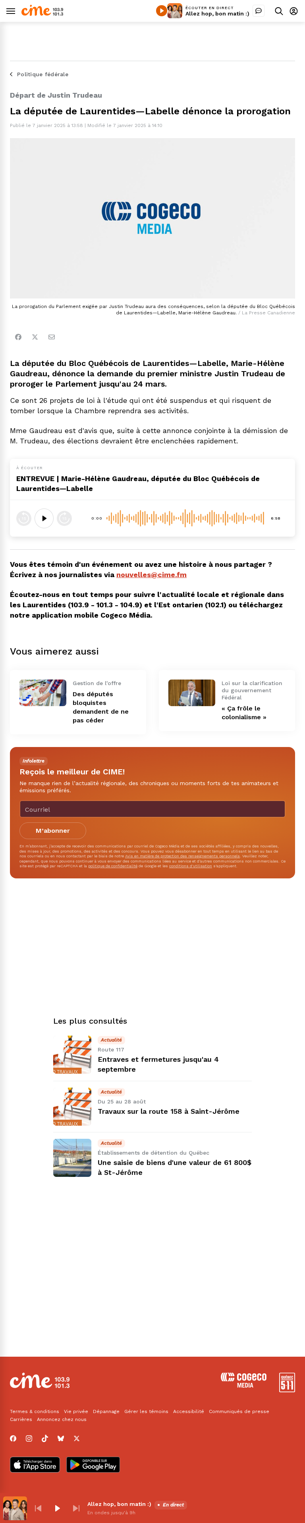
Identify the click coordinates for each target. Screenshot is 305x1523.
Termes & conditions (34, 1411)
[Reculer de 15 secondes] (23, 518)
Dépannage (106, 1411)
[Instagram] (29, 1438)
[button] (38, 1508)
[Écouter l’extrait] (44, 518)
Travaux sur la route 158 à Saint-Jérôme (168, 1111)
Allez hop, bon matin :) (217, 13)
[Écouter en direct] (161, 10)
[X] (76, 1438)
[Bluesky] (61, 1438)
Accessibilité (188, 1411)
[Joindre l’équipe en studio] (258, 11)
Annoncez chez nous (62, 1419)
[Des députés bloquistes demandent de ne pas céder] (42, 693)
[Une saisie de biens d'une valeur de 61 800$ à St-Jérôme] (72, 1158)
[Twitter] (35, 337)
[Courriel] (51, 337)
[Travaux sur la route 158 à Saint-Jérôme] (72, 1107)
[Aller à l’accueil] (42, 13)
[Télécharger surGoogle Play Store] (93, 1465)
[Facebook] (18, 337)
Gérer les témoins (146, 1411)
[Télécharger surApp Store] (35, 1465)
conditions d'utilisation (190, 866)
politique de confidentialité (112, 866)
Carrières (21, 1419)
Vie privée (76, 1411)
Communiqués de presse (239, 1411)
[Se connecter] (294, 11)
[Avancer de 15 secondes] (64, 518)
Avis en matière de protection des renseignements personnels (182, 856)
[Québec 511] (287, 1390)
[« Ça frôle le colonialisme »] (191, 693)
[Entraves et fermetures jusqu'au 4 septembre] (72, 1055)
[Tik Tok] (45, 1438)
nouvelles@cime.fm (151, 574)
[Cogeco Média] (243, 1385)
